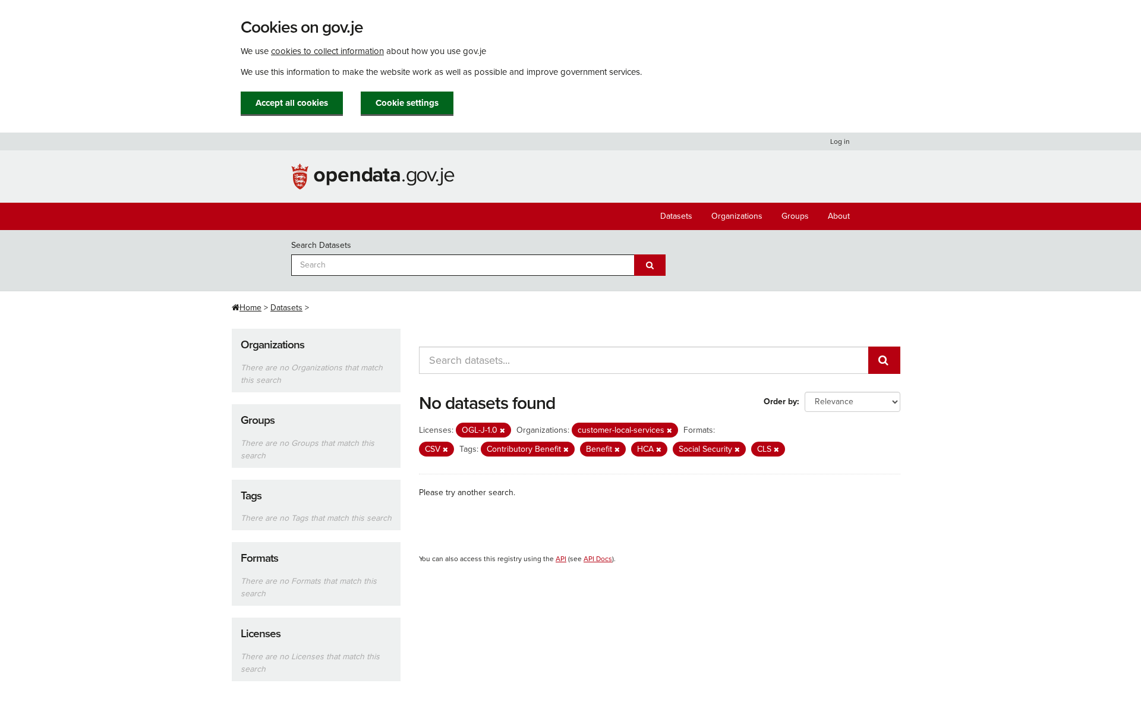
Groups (795, 216)
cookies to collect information (327, 51)
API (561, 559)
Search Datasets (321, 245)
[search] (884, 360)
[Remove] (502, 431)
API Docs (598, 559)
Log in (840, 141)
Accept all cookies (292, 102)
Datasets (676, 216)
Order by (780, 401)
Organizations (736, 216)
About (839, 216)
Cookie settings (407, 102)
